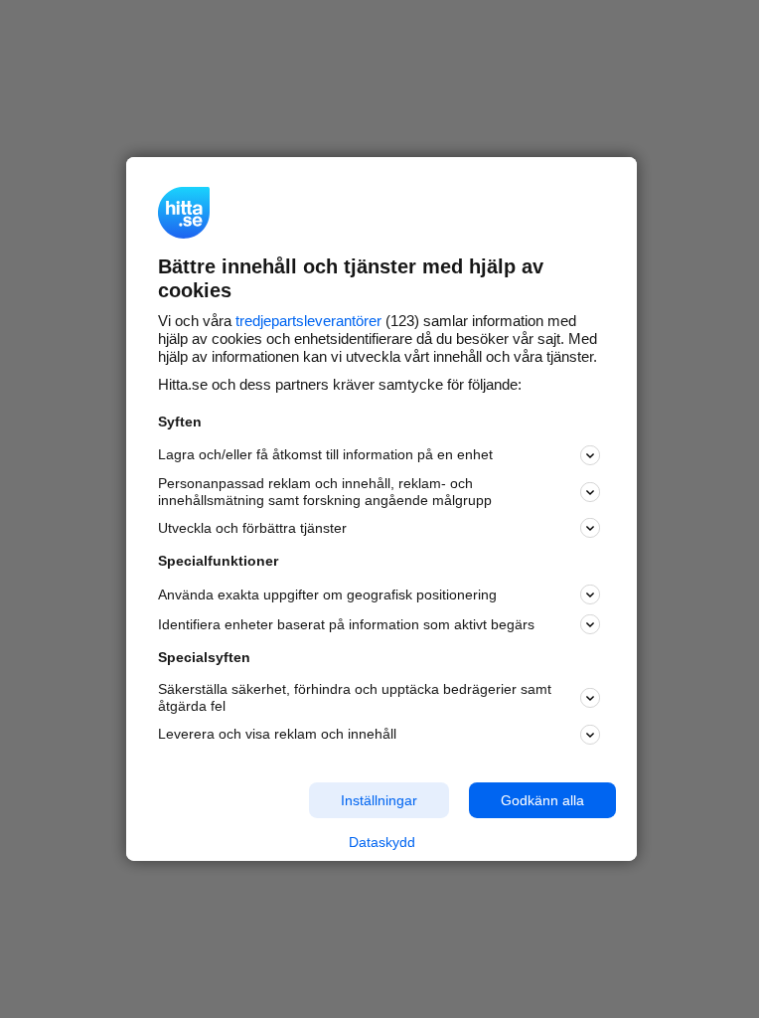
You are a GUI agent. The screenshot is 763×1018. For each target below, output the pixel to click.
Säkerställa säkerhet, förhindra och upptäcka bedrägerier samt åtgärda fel (354, 697)
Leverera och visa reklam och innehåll (277, 734)
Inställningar (379, 799)
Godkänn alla (542, 799)
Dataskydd (382, 842)
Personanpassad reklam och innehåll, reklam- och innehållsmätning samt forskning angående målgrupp (325, 491)
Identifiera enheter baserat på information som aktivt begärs (346, 624)
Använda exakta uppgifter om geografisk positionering (327, 594)
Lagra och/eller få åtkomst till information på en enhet (325, 454)
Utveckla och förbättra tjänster (252, 528)
